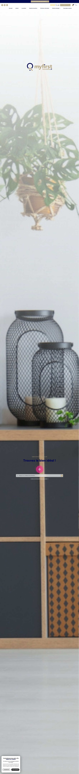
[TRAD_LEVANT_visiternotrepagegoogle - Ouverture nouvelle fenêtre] (5, 5)
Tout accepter (15, 769)
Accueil (10, 8)
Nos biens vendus (67, 8)
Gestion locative (33, 8)
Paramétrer (6, 769)
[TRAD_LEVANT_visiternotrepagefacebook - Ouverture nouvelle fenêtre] (2, 5)
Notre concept (55, 8)
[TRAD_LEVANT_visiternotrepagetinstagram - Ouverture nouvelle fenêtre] (7, 5)
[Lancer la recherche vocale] (39, 469)
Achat (16, 8)
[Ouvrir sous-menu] (60, 8)
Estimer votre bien (44, 8)
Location (24, 8)
